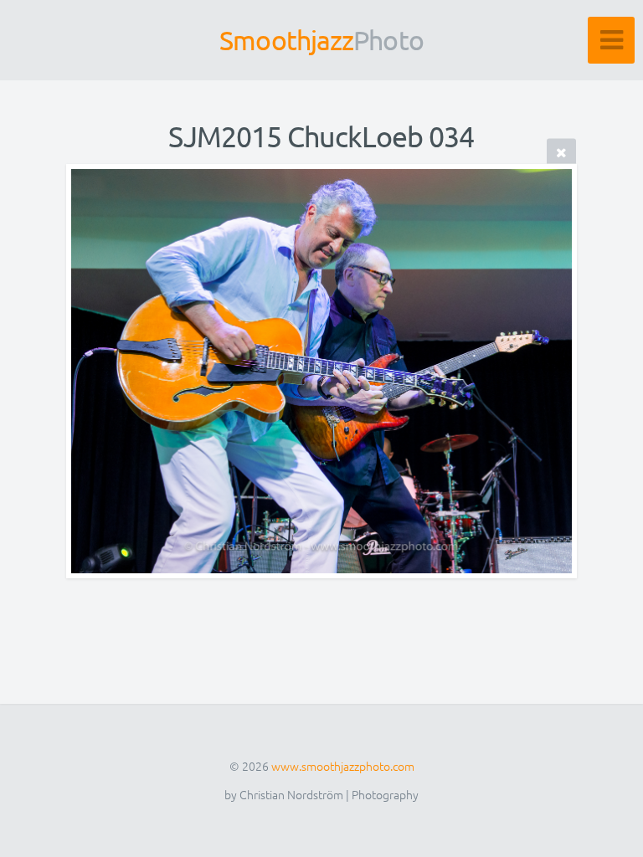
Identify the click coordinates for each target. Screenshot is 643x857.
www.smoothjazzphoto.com (342, 765)
